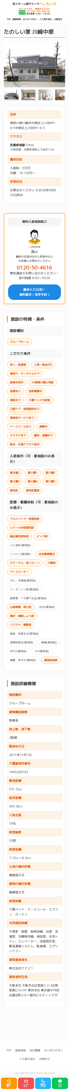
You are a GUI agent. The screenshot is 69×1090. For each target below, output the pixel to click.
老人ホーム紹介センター (34, 4)
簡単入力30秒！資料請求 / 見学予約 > (34, 292)
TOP (9, 19)
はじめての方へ (30, 19)
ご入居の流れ (45, 19)
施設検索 (16, 19)
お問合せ (58, 19)
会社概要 (35, 1050)
